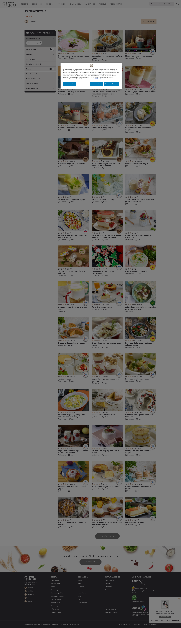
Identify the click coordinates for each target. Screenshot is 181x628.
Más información (98, 79)
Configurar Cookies (70, 84)
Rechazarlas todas (96, 84)
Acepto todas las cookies (111, 84)
